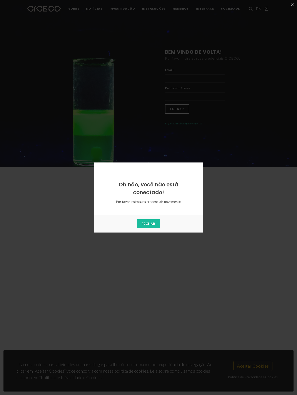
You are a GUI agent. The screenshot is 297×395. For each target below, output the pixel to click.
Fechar (148, 223)
